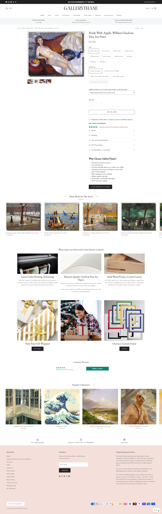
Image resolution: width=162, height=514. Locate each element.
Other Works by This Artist (81, 196)
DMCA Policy (10, 474)
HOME (42, 15)
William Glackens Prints (27, 28)
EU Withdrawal (11, 488)
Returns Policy (11, 480)
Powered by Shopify (22, 508)
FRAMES (124, 349)
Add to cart (112, 112)
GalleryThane (14, 508)
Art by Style (76, 15)
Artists (57, 15)
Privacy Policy (11, 471)
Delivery (119, 15)
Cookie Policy (11, 477)
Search (9, 456)
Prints (49, 15)
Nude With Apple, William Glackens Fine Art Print (47, 28)
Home (18, 28)
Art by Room (66, 15)
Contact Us (10, 468)
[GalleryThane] (81, 8)
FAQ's (8, 465)
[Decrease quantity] (91, 104)
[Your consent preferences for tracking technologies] (158, 511)
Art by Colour (88, 15)
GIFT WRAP (37, 349)
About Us (98, 15)
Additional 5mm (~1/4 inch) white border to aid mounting (108, 90)
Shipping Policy (11, 486)
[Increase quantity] (102, 104)
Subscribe (64, 470)
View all (81, 199)
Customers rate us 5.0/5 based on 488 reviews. (113, 127)
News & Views (109, 15)
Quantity (91, 100)
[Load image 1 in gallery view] (56, 54)
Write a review (97, 369)
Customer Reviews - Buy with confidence (19, 459)
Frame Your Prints (12, 483)
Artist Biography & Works (100, 187)
